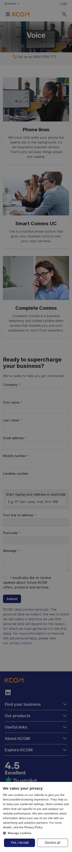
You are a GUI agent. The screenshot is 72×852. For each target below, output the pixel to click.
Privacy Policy (33, 827)
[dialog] (36, 817)
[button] (36, 833)
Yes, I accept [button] (20, 842)
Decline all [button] (52, 842)
